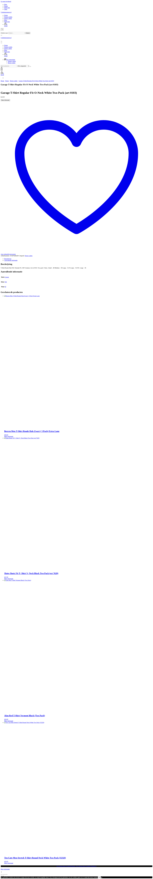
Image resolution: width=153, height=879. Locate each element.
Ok (99, 877)
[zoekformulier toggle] (2, 29)
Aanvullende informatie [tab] (10, 260)
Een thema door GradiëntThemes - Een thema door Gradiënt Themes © (77, 866)
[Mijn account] (2, 68)
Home (6, 6)
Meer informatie (5, 100)
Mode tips (7, 7)
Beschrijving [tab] (7, 259)
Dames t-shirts (8, 17)
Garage (7, 277)
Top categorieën (10, 59)
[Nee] (101, 877)
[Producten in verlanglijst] (2, 70)
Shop (5, 9)
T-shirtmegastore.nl (6, 12)
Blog (5, 4)
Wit (6, 282)
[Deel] (5, 874)
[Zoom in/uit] (1, 874)
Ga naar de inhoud (6, 1)
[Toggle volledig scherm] (3, 874)
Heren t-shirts (8, 18)
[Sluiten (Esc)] (6, 874)
